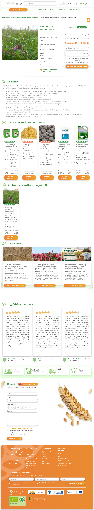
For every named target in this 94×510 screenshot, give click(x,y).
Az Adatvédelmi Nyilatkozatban (21, 428)
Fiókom (61, 454)
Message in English (29, 384)
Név (8, 391)
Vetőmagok (30, 452)
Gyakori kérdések (48, 452)
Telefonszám (11, 404)
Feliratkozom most (76, 483)
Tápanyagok (30, 454)
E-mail (9, 397)
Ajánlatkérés (62, 465)
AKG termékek (31, 463)
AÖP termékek (31, 461)
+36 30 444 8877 (17, 454)
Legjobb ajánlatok (32, 468)
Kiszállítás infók (63, 458)
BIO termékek (31, 466)
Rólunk (44, 459)
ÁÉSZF (44, 454)
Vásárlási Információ (65, 463)
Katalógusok (46, 463)
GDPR (44, 456)
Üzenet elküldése (14, 439)
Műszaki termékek (32, 459)
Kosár (60, 456)
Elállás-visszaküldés (64, 461)
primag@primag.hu (17, 452)
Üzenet (9, 411)
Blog (43, 461)
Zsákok (28, 456)
